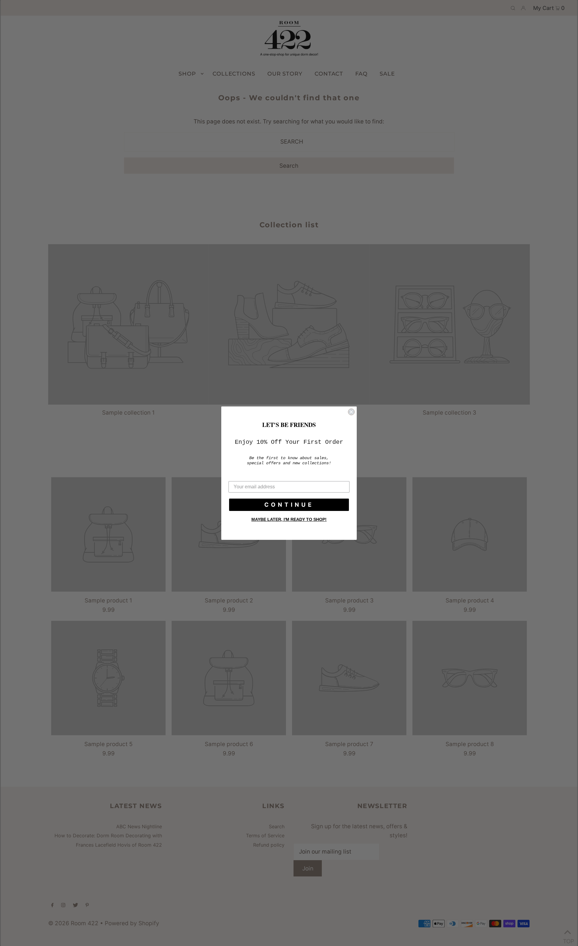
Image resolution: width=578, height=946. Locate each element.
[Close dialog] (351, 412)
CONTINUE (289, 504)
